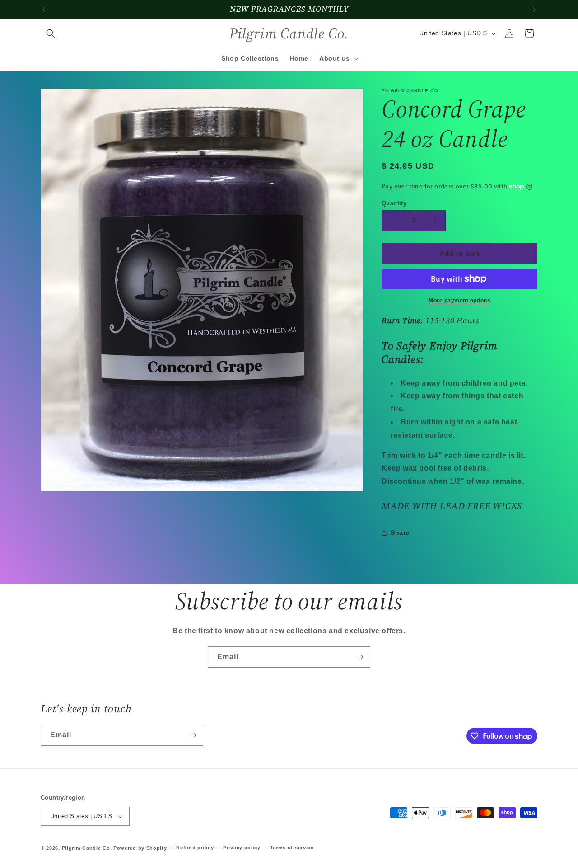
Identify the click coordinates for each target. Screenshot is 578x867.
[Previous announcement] (44, 9)
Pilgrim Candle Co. (87, 848)
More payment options (459, 300)
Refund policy (195, 847)
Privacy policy (242, 847)
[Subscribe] (360, 657)
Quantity (394, 203)
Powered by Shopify (140, 848)
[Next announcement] (534, 9)
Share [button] (400, 532)
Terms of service (292, 847)
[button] (51, 33)
